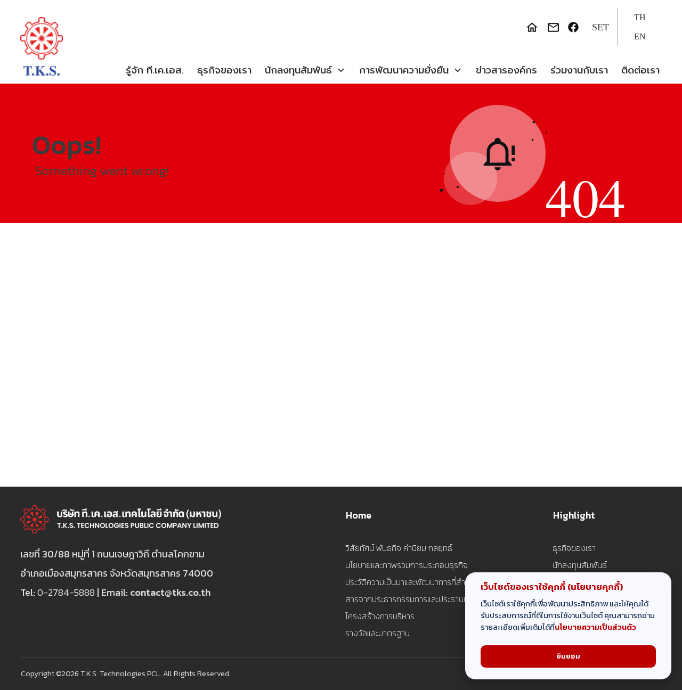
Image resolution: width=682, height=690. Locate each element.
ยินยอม (568, 656)
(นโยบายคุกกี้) (595, 587)
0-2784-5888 (66, 592)
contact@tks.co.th (170, 592)
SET (600, 27)
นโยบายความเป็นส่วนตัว (595, 627)
